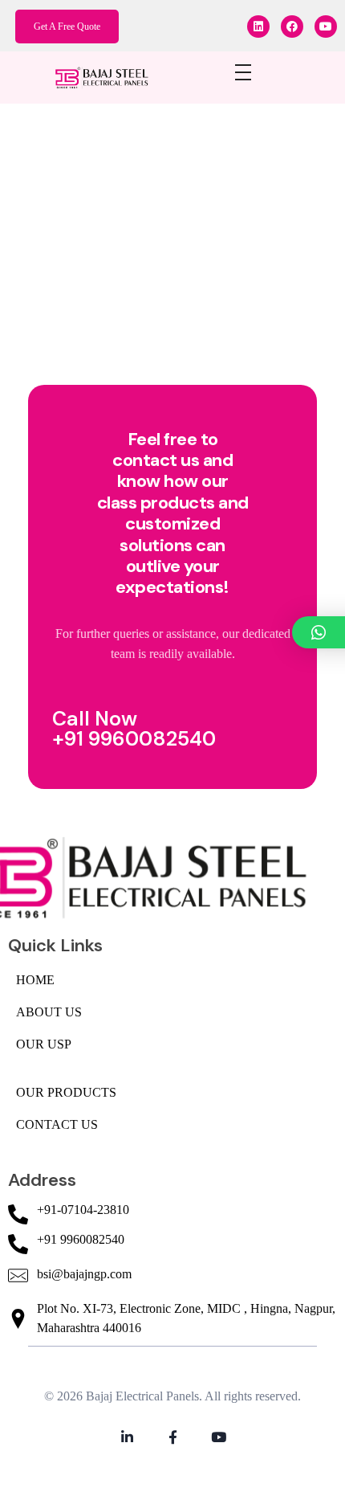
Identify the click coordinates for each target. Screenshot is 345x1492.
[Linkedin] (258, 26)
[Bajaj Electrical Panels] (109, 76)
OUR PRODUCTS (66, 1092)
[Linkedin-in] (127, 1437)
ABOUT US (49, 1012)
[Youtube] (326, 26)
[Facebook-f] (173, 1437)
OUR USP (43, 1044)
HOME (35, 980)
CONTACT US (57, 1124)
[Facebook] (292, 26)
